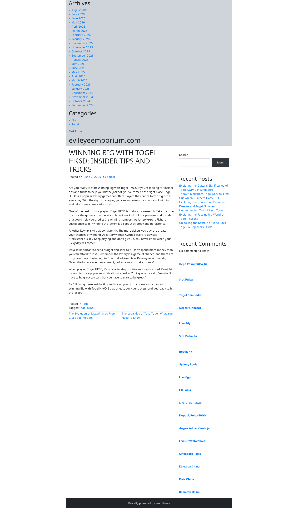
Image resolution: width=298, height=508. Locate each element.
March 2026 (79, 30)
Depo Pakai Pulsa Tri (193, 264)
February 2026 (81, 35)
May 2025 (78, 72)
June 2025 (79, 68)
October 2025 (81, 51)
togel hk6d (87, 308)
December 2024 (82, 92)
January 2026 (81, 39)
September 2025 (83, 55)
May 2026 (78, 22)
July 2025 (78, 64)
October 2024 (81, 101)
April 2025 (78, 76)
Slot (74, 120)
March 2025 (79, 80)
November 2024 (82, 97)
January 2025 (81, 88)
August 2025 (80, 59)
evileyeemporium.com (105, 140)
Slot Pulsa (75, 131)
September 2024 (83, 105)
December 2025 (82, 43)
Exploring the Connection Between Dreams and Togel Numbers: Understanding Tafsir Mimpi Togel (202, 206)
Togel (75, 124)
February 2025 (81, 84)
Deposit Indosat (190, 308)
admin (111, 176)
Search (183, 155)
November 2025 (82, 47)
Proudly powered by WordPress (149, 503)
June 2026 (79, 18)
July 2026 (78, 14)
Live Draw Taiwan (190, 402)
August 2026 (80, 10)
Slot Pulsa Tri (188, 336)
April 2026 (78, 26)
